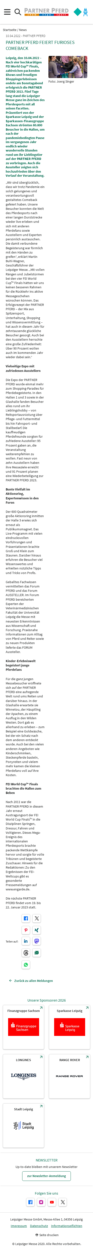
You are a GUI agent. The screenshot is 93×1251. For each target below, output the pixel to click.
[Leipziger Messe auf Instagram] (41, 1202)
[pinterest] (26, 930)
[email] (36, 953)
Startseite (9, 30)
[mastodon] (36, 941)
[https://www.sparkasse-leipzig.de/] (69, 1027)
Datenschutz (39, 1226)
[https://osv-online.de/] (23, 1027)
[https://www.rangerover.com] (69, 1076)
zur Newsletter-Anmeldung (46, 1176)
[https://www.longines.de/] (23, 1076)
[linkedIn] (26, 941)
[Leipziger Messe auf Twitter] (62, 1202)
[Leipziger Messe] (80, 12)
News (23, 30)
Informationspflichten (66, 1226)
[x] (36, 918)
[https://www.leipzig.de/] (23, 1126)
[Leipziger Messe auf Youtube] (52, 1202)
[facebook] (26, 918)
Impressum (19, 1226)
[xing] (36, 930)
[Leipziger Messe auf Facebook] (30, 1202)
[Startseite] (46, 12)
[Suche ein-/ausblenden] (18, 12)
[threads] (26, 953)
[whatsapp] (26, 965)
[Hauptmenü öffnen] (7, 12)
